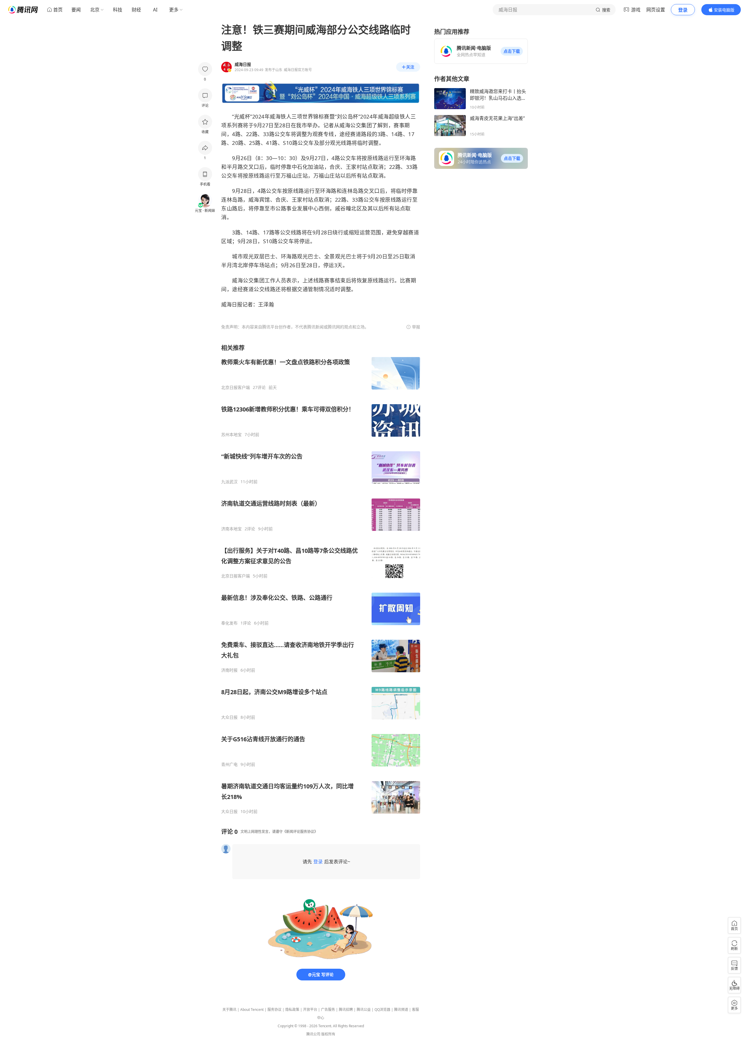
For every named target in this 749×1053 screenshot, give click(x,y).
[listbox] (320, 579)
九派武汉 (229, 482)
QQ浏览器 (382, 1009)
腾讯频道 (401, 1009)
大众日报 (229, 717)
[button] (512, 51)
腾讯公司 (313, 1034)
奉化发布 (229, 623)
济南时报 (229, 670)
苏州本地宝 (231, 435)
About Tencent (252, 1009)
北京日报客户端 (235, 387)
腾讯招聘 (346, 1009)
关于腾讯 (229, 1009)
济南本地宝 (231, 529)
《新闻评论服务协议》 (300, 831)
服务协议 (274, 1009)
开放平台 (310, 1009)
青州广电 (229, 764)
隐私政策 (292, 1009)
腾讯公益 (364, 1009)
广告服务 (328, 1009)
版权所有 (328, 1034)
